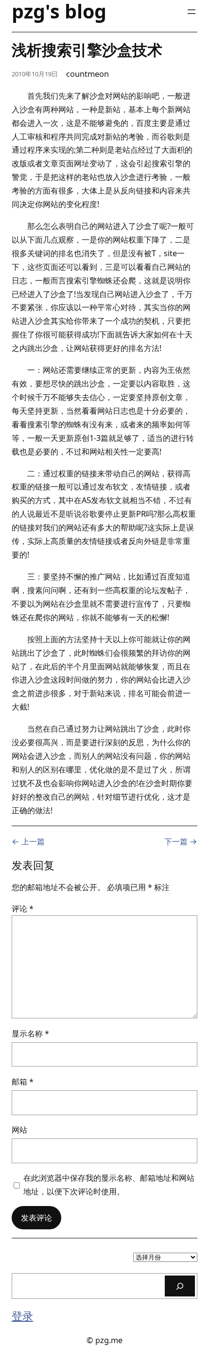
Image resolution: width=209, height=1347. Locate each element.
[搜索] (180, 1286)
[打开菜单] (191, 11)
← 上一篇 (28, 841)
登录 (22, 1316)
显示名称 (30, 1033)
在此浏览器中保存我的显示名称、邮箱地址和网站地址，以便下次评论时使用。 (108, 1184)
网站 (19, 1129)
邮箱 (23, 1081)
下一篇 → (180, 841)
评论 (23, 908)
